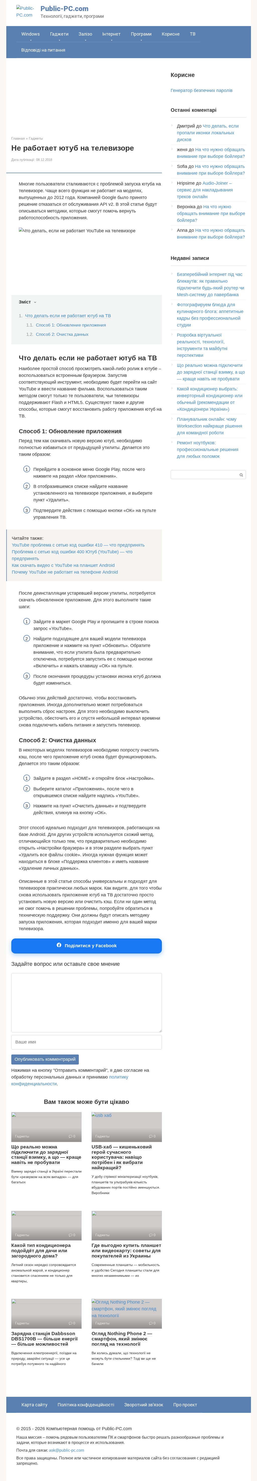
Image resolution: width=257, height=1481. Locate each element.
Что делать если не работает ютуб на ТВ (68, 315)
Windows (30, 34)
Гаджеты (36, 138)
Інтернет (111, 34)
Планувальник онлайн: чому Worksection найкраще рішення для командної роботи (209, 426)
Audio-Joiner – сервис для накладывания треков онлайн (205, 190)
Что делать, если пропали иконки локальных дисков (208, 133)
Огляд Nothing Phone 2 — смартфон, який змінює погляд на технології (122, 1339)
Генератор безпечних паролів (202, 90)
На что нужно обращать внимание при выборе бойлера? (211, 213)
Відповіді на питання (43, 50)
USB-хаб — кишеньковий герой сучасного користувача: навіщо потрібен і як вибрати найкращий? (122, 1157)
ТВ (193, 34)
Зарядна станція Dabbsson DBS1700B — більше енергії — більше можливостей (44, 1339)
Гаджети (59, 34)
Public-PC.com (64, 9)
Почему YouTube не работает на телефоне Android (65, 572)
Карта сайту (34, 1404)
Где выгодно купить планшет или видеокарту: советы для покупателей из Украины (126, 1250)
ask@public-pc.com (66, 1450)
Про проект (185, 1404)
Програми (141, 34)
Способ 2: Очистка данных (62, 334)
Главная (18, 138)
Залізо (85, 34)
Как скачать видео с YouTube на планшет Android (63, 565)
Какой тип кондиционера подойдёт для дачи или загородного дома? (41, 1250)
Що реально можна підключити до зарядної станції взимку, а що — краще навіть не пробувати (46, 1154)
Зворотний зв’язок (143, 1404)
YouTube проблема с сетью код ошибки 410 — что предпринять (78, 545)
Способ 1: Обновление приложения (71, 325)
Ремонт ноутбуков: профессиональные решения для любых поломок (207, 449)
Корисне (171, 34)
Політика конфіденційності (85, 1404)
